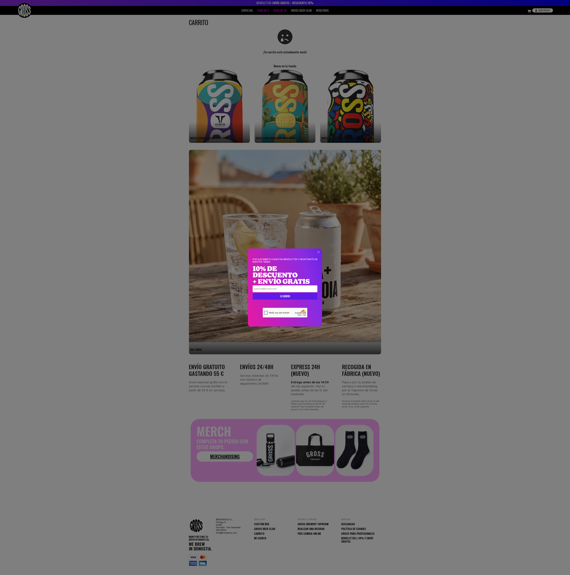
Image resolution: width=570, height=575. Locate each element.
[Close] (318, 252)
